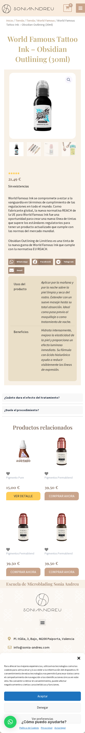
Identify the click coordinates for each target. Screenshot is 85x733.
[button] (79, 658)
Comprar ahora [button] (61, 496)
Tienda (19, 20)
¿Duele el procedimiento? (21, 410)
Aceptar (43, 696)
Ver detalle (23, 496)
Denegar (42, 707)
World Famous (46, 20)
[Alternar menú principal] (80, 8)
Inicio (9, 20)
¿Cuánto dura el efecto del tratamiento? (32, 397)
